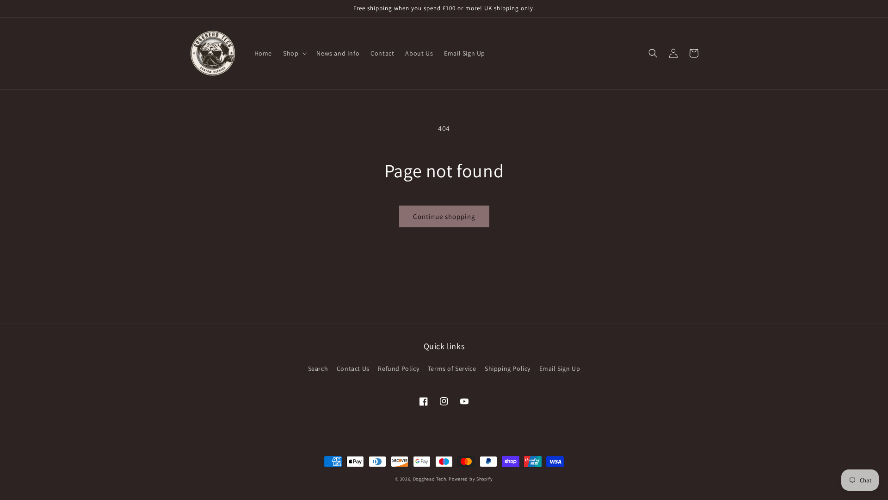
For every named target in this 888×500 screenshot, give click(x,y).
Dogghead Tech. (430, 479)
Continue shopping (444, 216)
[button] (294, 53)
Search (318, 368)
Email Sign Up (559, 368)
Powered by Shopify (471, 479)
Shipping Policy (507, 368)
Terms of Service (452, 368)
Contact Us (353, 368)
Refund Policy (398, 368)
